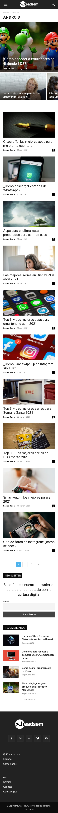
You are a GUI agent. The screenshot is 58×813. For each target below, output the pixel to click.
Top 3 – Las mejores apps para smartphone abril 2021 (26, 322)
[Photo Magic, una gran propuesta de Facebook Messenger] (11, 687)
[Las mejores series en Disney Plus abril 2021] (29, 258)
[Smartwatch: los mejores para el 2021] (29, 480)
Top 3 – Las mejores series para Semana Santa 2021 (27, 411)
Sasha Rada (8, 68)
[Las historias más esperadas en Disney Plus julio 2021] (23, 90)
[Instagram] (20, 738)
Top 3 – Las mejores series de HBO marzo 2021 (25, 455)
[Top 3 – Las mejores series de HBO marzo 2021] (29, 436)
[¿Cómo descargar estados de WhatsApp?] (29, 169)
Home (6, 12)
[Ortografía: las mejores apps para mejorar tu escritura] (29, 125)
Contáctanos (10, 763)
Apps (5, 777)
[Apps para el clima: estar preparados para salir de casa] (29, 213)
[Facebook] (11, 738)
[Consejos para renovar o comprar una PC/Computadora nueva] (11, 655)
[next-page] (38, 564)
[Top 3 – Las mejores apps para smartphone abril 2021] (29, 303)
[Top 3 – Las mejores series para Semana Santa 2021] (29, 391)
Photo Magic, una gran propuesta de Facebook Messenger (34, 686)
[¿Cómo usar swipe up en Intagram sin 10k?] (29, 347)
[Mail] (29, 738)
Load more (28, 699)
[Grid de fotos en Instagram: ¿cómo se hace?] (29, 525)
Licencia (7, 758)
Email (6, 601)
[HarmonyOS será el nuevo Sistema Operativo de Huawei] (11, 640)
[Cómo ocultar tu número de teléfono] (11, 672)
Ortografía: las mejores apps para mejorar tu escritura (28, 144)
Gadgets (7, 786)
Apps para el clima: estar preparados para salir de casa (25, 233)
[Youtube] (46, 738)
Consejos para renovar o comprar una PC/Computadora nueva (38, 654)
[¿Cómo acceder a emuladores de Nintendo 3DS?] (29, 47)
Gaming (7, 781)
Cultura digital (10, 791)
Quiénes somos (11, 754)
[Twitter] (37, 738)
